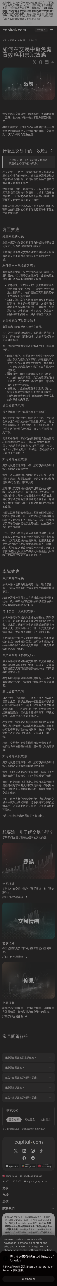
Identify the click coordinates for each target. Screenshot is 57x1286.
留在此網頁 (28, 1279)
